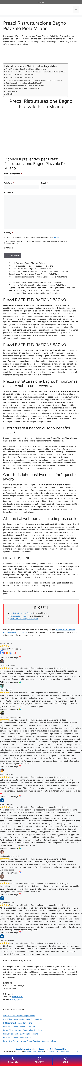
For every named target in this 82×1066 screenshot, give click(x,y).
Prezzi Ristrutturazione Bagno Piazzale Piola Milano (26, 69)
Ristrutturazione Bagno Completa (24, 619)
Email (44, 183)
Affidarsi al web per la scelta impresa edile (22, 88)
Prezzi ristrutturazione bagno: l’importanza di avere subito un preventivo (34, 80)
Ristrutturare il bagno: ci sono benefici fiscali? (24, 83)
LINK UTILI (10, 94)
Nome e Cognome (13, 174)
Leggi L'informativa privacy (26, 1049)
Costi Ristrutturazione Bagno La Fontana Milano (23, 1019)
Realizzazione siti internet (34, 1051)
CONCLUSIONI (11, 91)
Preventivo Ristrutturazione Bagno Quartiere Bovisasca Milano (29, 1041)
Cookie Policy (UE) (46, 1049)
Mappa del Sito (60, 1049)
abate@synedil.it (17, 999)
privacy (56, 237)
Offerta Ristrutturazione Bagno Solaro (19, 1016)
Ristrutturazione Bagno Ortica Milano (19, 1026)
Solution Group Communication (57, 1051)
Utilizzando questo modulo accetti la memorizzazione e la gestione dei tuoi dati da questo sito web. (37, 243)
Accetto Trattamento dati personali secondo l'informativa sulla (33, 237)
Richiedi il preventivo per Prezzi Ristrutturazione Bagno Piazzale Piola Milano (36, 72)
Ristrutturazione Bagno (22, 613)
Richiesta (9, 192)
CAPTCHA (8, 248)
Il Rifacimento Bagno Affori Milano (17, 1023)
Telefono (9, 183)
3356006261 (17, 997)
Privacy (8, 233)
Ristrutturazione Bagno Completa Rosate (20, 1034)
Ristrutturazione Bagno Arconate (17, 1037)
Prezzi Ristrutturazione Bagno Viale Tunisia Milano (24, 1030)
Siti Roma (74, 1051)
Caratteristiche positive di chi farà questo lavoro (25, 86)
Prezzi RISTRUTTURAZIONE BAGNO (20, 75)
